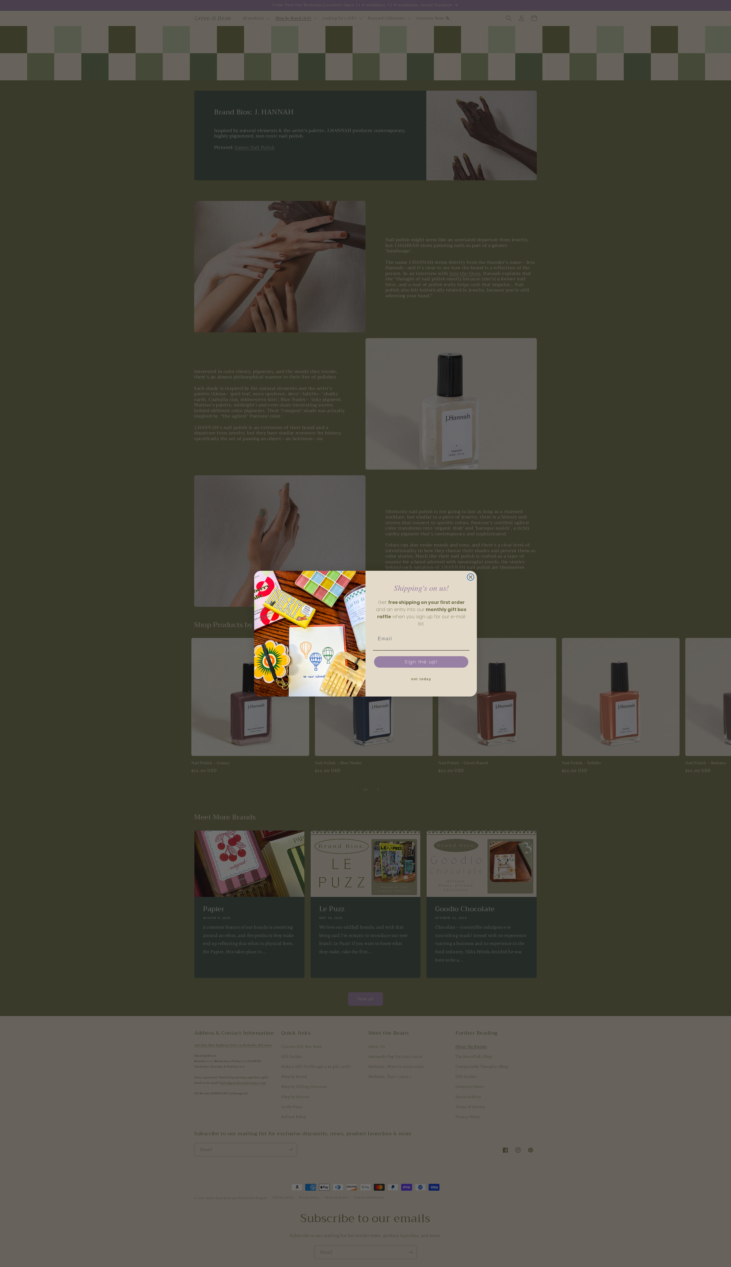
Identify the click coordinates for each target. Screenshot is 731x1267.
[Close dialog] (470, 577)
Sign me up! (421, 662)
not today (421, 679)
